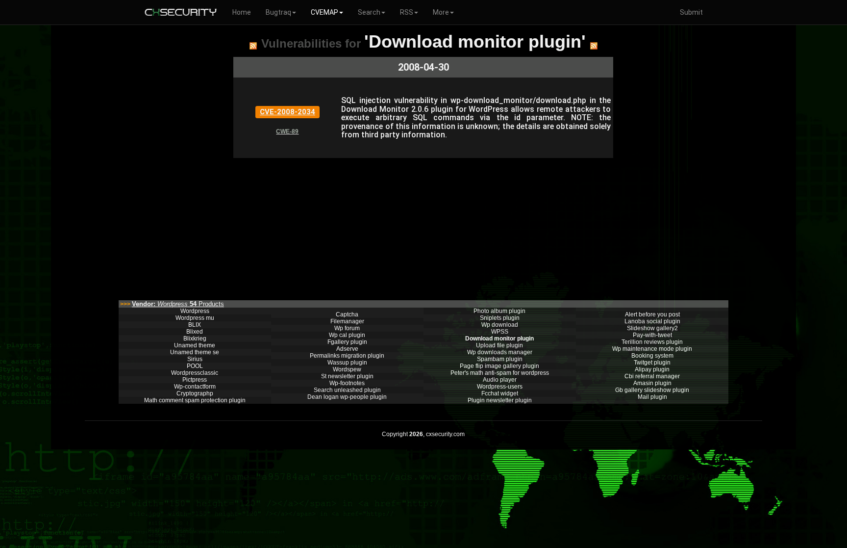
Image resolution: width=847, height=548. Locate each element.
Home (241, 12)
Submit (691, 12)
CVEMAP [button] (324, 12)
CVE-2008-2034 (287, 111)
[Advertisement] (423, 226)
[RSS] (253, 45)
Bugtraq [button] (278, 12)
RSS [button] (406, 12)
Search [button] (369, 12)
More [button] (441, 12)
